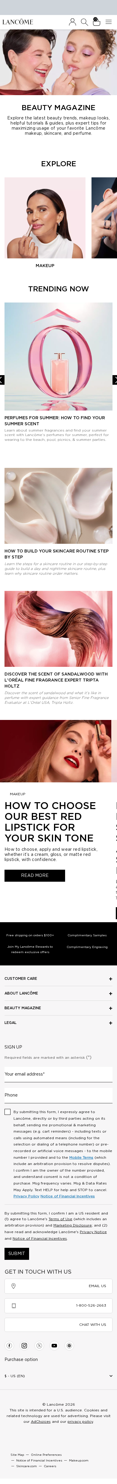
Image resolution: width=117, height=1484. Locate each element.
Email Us (97, 1286)
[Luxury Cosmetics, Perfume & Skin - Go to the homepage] (17, 21)
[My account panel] (72, 22)
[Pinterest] (69, 1345)
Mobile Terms (81, 1157)
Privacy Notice (93, 1232)
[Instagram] (24, 1345)
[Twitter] (39, 1345)
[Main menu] (110, 22)
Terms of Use (60, 1219)
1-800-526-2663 (91, 1305)
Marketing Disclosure (72, 1225)
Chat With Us (92, 1324)
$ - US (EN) (14, 1376)
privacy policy (80, 1421)
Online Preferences (46, 1454)
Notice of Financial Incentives (67, 1196)
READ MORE (35, 876)
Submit (16, 1254)
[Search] (84, 22)
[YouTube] (54, 1345)
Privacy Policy (26, 1196)
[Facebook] (9, 1345)
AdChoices (41, 1421)
